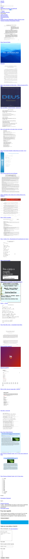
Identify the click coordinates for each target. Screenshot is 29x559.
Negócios (3, 20)
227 (4, 488)
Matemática (11, 19)
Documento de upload (5, 8)
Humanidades (13, 20)
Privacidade (3, 508)
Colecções (7, 12)
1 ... (4, 479)
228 (4, 489)
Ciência (15, 19)
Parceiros (7, 503)
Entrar (2, 7)
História (17, 20)
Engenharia (7, 20)
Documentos (3, 498)
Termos (7, 508)
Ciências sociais (21, 19)
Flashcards (3, 12)
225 (4, 485)
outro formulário (14, 528)
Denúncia (3, 503)
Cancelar (3, 557)
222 (4, 482)
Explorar (2, 2)
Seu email (3, 541)
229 (4, 490)
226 (4, 486)
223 (4, 483)
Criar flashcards (13, 8)
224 (4, 484)
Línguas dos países (5, 19)
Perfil (2, 18)
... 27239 (5, 491)
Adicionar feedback (5, 518)
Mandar (7, 557)
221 (4, 480)
